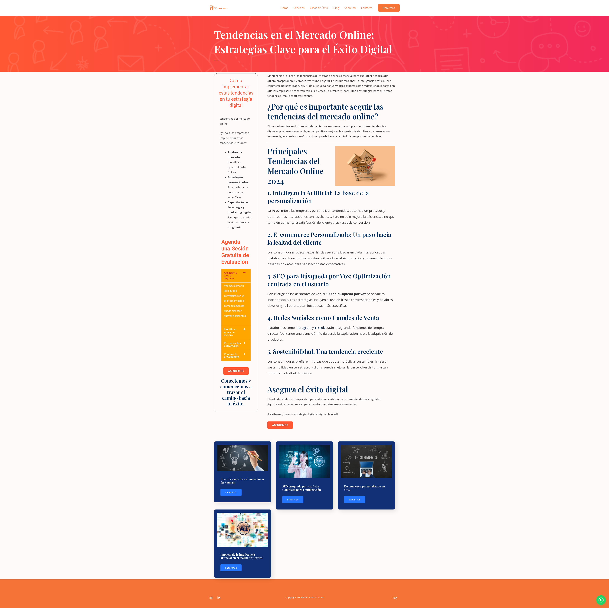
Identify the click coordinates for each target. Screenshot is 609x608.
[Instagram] (211, 598)
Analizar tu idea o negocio (230, 275)
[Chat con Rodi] (601, 600)
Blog (336, 8)
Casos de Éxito (319, 8)
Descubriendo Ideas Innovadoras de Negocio (242, 481)
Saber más (231, 492)
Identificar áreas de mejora (230, 332)
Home (284, 8)
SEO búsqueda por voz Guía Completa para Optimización (301, 488)
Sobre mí (350, 8)
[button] (236, 275)
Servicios (299, 8)
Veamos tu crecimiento (231, 355)
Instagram (304, 327)
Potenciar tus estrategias (232, 345)
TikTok (320, 327)
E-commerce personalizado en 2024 (364, 488)
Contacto (366, 8)
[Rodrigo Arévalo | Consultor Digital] (218, 7)
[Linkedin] (218, 598)
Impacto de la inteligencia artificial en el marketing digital (241, 556)
